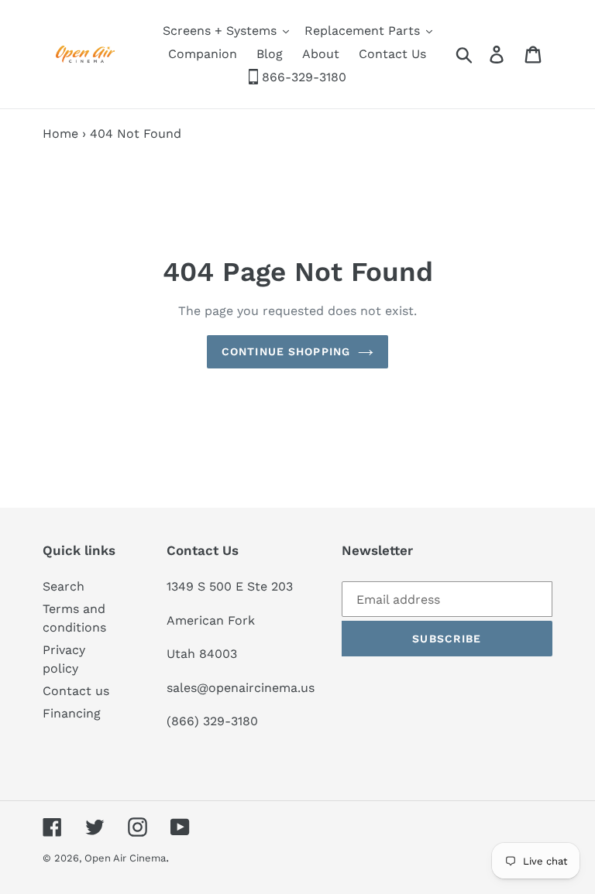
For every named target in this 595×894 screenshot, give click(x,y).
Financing (72, 713)
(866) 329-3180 (212, 721)
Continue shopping (286, 351)
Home (60, 133)
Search (63, 586)
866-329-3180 (302, 77)
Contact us (76, 690)
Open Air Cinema (125, 858)
